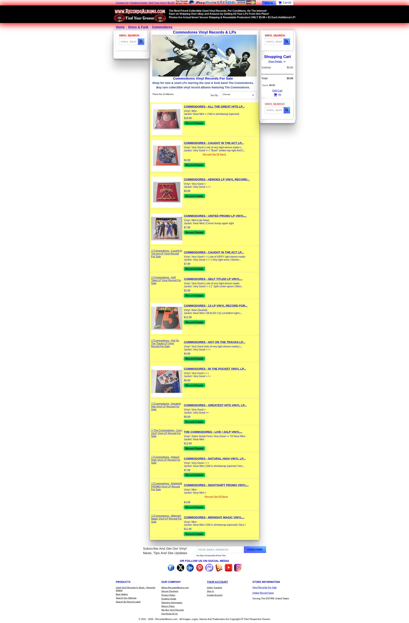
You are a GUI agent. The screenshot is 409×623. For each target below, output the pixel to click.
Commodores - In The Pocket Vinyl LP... (215, 368)
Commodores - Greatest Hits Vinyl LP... (215, 405)
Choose (239, 95)
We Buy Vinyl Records (172, 610)
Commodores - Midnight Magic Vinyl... (214, 517)
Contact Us (122, 2)
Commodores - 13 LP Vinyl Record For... (215, 305)
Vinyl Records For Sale (264, 587)
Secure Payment (169, 591)
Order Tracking (214, 587)
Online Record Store (263, 593)
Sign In (269, 3)
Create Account (214, 595)
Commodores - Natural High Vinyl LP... (215, 458)
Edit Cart (277, 90)
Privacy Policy (168, 595)
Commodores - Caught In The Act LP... (214, 143)
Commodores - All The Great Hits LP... (214, 106)
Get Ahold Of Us (169, 613)
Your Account (217, 582)
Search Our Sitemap (126, 598)
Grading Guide (138, 2)
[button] (141, 42)
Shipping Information (171, 602)
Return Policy (168, 606)
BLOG (171, 2)
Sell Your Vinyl (157, 2)
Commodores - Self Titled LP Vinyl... (213, 279)
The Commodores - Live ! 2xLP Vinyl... (213, 431)
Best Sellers (122, 594)
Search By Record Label (128, 601)
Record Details (194, 123)
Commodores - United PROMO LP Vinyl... (215, 215)
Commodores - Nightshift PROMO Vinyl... (216, 485)
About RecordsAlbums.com (175, 587)
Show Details (277, 61)
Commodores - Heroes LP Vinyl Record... (217, 179)
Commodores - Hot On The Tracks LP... (214, 342)
